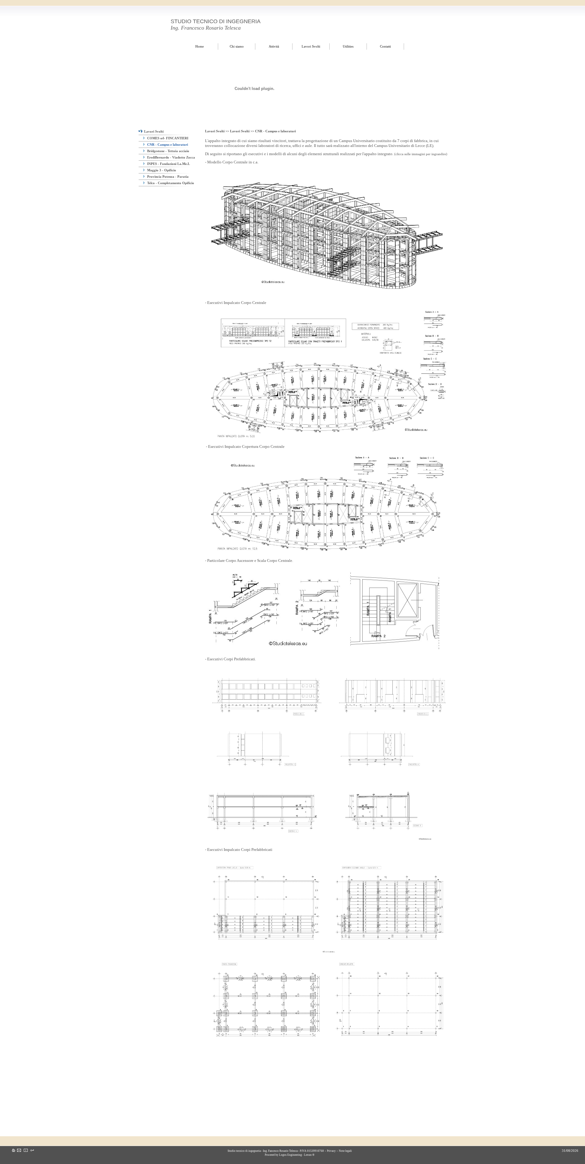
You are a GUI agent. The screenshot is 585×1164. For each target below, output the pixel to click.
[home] (13, 1150)
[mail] (19, 1150)
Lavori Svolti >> (217, 131)
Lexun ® (309, 1154)
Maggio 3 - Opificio (161, 170)
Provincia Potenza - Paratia (167, 176)
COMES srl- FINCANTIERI (167, 138)
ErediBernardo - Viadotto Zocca (170, 157)
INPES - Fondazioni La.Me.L (168, 164)
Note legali (345, 1150)
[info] (26, 1150)
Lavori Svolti (153, 131)
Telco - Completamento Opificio (170, 183)
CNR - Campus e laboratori (167, 144)
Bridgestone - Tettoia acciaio (167, 151)
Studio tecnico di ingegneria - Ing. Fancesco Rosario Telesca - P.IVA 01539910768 (275, 1150)
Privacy (331, 1150)
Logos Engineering (290, 1154)
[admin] (32, 1150)
